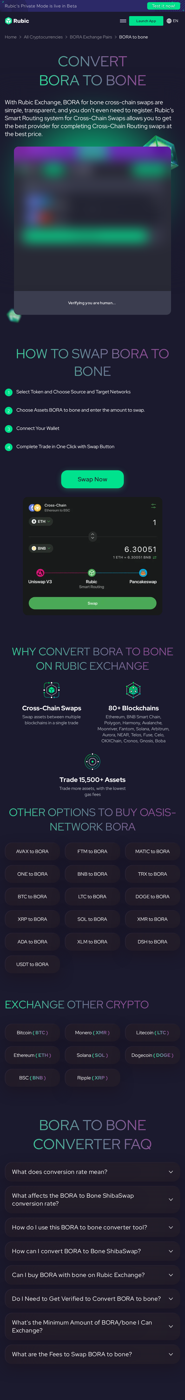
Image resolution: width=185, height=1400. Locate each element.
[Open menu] (123, 21)
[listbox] (92, 7)
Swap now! (164, 6)
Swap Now (92, 479)
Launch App (146, 21)
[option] (92, 7)
